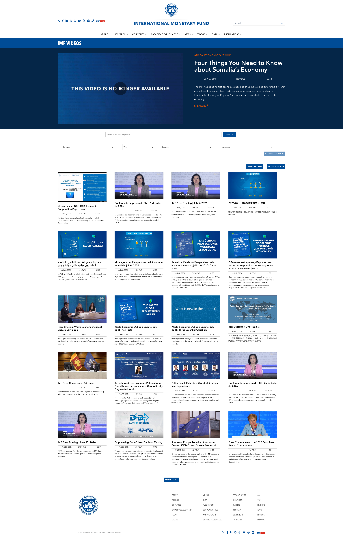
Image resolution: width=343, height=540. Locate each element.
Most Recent (254, 166)
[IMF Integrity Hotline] (93, 20)
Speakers (201, 106)
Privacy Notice (239, 495)
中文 (259, 500)
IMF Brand (237, 520)
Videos (201, 34)
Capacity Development (164, 34)
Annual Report (209, 515)
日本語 (259, 510)
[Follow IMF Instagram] (71, 20)
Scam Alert (238, 515)
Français (261, 505)
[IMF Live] (100, 21)
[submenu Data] (219, 34)
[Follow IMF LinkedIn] (67, 20)
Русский (261, 515)
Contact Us (238, 500)
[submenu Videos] (206, 34)
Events (175, 520)
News (187, 34)
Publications (231, 34)
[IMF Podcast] (84, 20)
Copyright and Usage (212, 520)
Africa (198, 55)
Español (260, 520)
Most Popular (276, 166)
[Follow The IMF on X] (59, 20)
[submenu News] (192, 34)
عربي (258, 495)
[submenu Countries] (146, 34)
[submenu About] (109, 34)
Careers (236, 505)
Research (120, 34)
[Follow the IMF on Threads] (75, 20)
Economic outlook (217, 55)
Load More (171, 479)
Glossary (237, 510)
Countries (138, 34)
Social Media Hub (210, 510)
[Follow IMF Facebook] (63, 20)
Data (214, 34)
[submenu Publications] (241, 34)
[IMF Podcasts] (248, 532)
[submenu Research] (127, 34)
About (104, 34)
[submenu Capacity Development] (179, 34)
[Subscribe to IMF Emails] (88, 20)
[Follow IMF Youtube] (79, 20)
